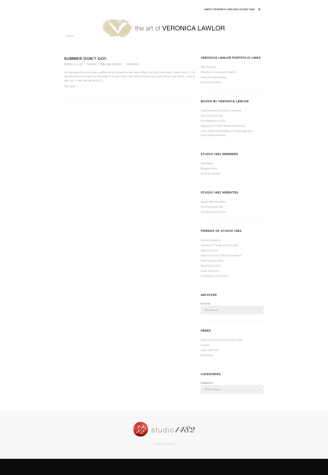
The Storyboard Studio (213, 212)
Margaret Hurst (209, 168)
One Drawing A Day (212, 115)
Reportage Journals (111, 64)
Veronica (91, 64)
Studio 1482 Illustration (213, 201)
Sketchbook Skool (211, 265)
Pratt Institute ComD (212, 260)
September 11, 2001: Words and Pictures (223, 125)
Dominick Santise (210, 173)
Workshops (207, 355)
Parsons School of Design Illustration (221, 255)
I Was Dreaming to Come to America (221, 110)
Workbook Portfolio (211, 82)
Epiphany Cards (209, 250)
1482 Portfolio (208, 67)
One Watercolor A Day (213, 120)
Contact (205, 345)
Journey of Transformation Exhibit (219, 245)
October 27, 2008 (73, 64)
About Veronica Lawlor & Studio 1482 (221, 339)
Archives (205, 303)
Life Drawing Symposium (214, 276)
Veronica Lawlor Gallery (214, 77)
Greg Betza (207, 163)
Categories (207, 382)
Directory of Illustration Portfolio (218, 72)
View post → (71, 86)
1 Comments (131, 64)
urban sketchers (210, 350)
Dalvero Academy (211, 240)
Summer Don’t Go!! (85, 58)
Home (70, 36)
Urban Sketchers (210, 270)
